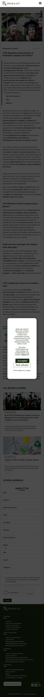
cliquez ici (25, 354)
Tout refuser (22, 365)
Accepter (22, 360)
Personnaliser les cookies (22, 370)
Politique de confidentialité (22, 373)
